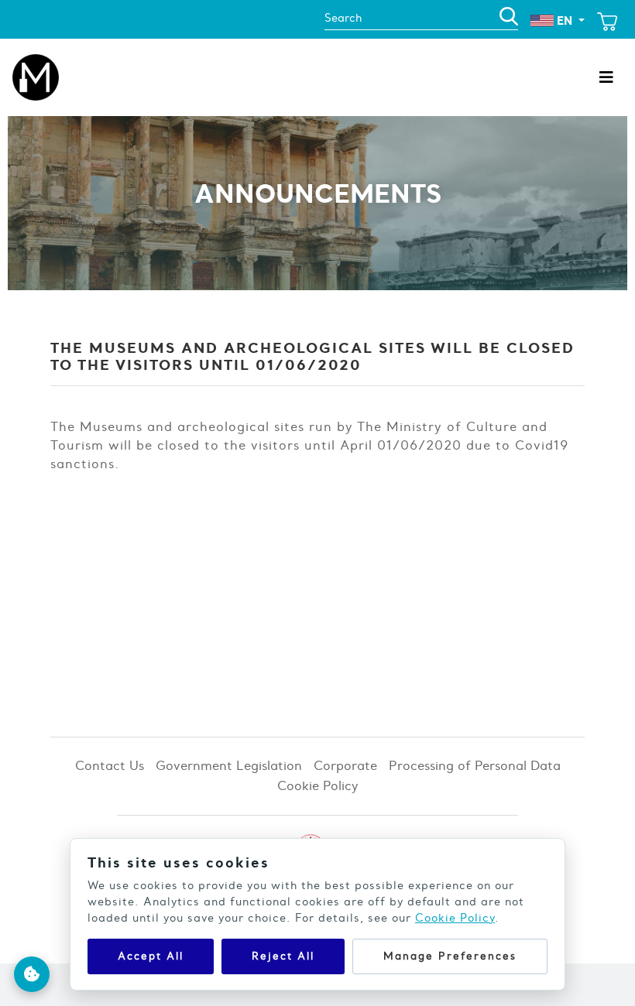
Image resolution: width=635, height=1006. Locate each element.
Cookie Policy (318, 785)
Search (343, 18)
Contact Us (109, 765)
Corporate (345, 765)
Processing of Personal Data (475, 765)
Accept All (151, 956)
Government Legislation (229, 765)
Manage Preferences (450, 956)
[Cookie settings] (32, 974)
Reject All (283, 956)
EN (564, 20)
